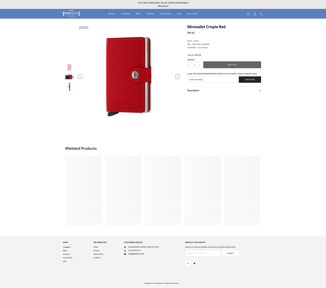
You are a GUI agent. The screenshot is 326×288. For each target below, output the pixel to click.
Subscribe (250, 80)
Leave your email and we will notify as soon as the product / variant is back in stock (222, 74)
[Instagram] (194, 263)
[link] (83, 213)
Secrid (196, 41)
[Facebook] (187, 263)
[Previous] (80, 76)
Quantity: (191, 60)
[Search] (248, 13)
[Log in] (254, 13)
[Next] (177, 76)
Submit (230, 253)
